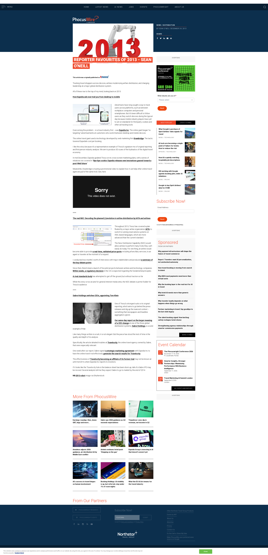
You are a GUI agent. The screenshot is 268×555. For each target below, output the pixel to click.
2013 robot (80, 375)
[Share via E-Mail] (167, 38)
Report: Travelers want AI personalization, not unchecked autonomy (175, 261)
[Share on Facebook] (157, 38)
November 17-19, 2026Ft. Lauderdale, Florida (171, 354)
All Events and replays (183, 388)
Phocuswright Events (88, 517)
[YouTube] (91, 524)
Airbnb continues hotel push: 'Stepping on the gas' (112, 451)
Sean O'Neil (164, 28)
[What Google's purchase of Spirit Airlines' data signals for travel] (189, 133)
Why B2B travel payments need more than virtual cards (174, 277)
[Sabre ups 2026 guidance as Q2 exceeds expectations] (113, 409)
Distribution (169, 25)
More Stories (187, 335)
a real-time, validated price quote (107, 251)
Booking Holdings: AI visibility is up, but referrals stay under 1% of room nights (112, 484)
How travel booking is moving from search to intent (175, 269)
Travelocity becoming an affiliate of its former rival (112, 359)
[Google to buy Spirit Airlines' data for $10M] (189, 189)
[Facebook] (74, 524)
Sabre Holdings (138, 326)
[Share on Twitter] (161, 38)
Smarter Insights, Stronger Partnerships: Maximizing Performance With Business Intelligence (175, 365)
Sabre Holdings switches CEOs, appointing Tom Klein (96, 295)
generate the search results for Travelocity (121, 353)
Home (86, 7)
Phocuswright (161, 7)
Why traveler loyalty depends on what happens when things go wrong (173, 302)
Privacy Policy (139, 522)
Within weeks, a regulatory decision (88, 271)
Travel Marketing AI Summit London (178, 378)
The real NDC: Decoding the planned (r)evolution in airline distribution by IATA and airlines (111, 218)
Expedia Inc (124, 130)
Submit (145, 517)
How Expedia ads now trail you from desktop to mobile (96, 97)
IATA (148, 229)
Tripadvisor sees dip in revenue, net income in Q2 (139, 421)
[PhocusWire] (86, 19)
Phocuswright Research (88, 510)
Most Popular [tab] (166, 122)
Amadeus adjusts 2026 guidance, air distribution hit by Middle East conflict (85, 452)
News (159, 25)
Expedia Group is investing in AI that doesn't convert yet (141, 451)
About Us (179, 7)
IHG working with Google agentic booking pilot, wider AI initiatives (170, 173)
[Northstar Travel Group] (128, 534)
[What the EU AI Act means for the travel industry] (141, 470)
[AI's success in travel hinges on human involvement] (85, 470)
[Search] (265, 7)
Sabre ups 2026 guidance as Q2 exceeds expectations (113, 421)
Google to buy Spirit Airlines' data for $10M (170, 186)
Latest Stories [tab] (185, 122)
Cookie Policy (19, 553)
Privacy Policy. (179, 224)
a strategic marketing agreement (119, 351)
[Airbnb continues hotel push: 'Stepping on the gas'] (113, 438)
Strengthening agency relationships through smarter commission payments (175, 327)
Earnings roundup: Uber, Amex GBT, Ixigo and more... (85, 421)
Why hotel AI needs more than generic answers (173, 294)
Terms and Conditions (168, 224)
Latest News (101, 7)
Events (143, 7)
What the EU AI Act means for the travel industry (140, 483)
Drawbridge (139, 138)
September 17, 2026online (170, 372)
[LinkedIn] (78, 524)
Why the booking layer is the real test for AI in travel (175, 285)
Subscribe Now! (123, 510)
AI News (119, 7)
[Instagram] (83, 524)
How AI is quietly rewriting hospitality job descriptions (169, 159)
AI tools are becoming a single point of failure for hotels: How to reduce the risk (171, 145)
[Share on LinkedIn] (164, 38)
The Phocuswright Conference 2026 (178, 351)
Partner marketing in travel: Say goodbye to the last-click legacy (175, 310)
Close (206, 551)
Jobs (131, 7)
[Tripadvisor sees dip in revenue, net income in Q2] (141, 409)
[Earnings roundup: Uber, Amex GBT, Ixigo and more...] (85, 409)
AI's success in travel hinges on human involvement (84, 483)
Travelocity (112, 342)
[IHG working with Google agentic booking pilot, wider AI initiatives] (189, 175)
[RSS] (87, 524)
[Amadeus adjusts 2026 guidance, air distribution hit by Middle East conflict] (85, 438)
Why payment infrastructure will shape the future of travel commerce (174, 252)
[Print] (171, 38)
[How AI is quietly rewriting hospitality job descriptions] (189, 161)
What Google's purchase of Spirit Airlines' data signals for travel (171, 131)
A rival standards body (82, 276)
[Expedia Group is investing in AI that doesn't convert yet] (141, 438)
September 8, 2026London (170, 381)
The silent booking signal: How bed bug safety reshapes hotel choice (173, 318)
